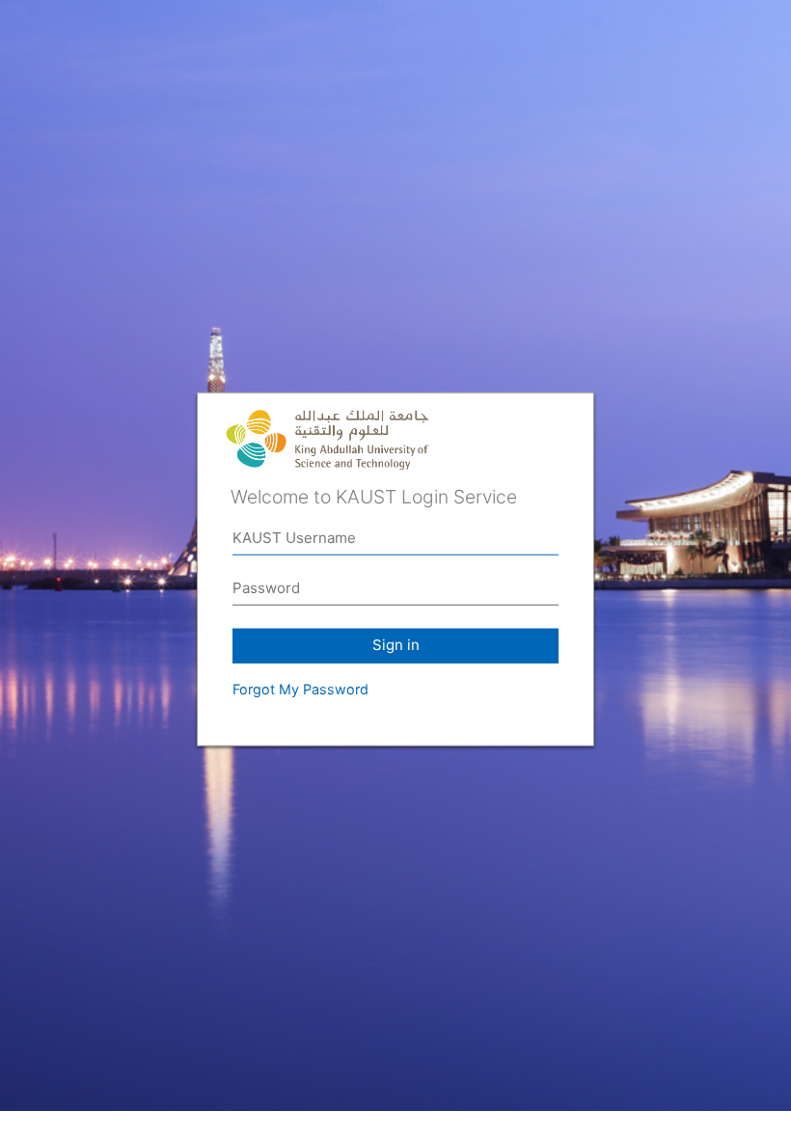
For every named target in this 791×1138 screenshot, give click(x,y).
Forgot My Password (300, 689)
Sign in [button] (396, 645)
